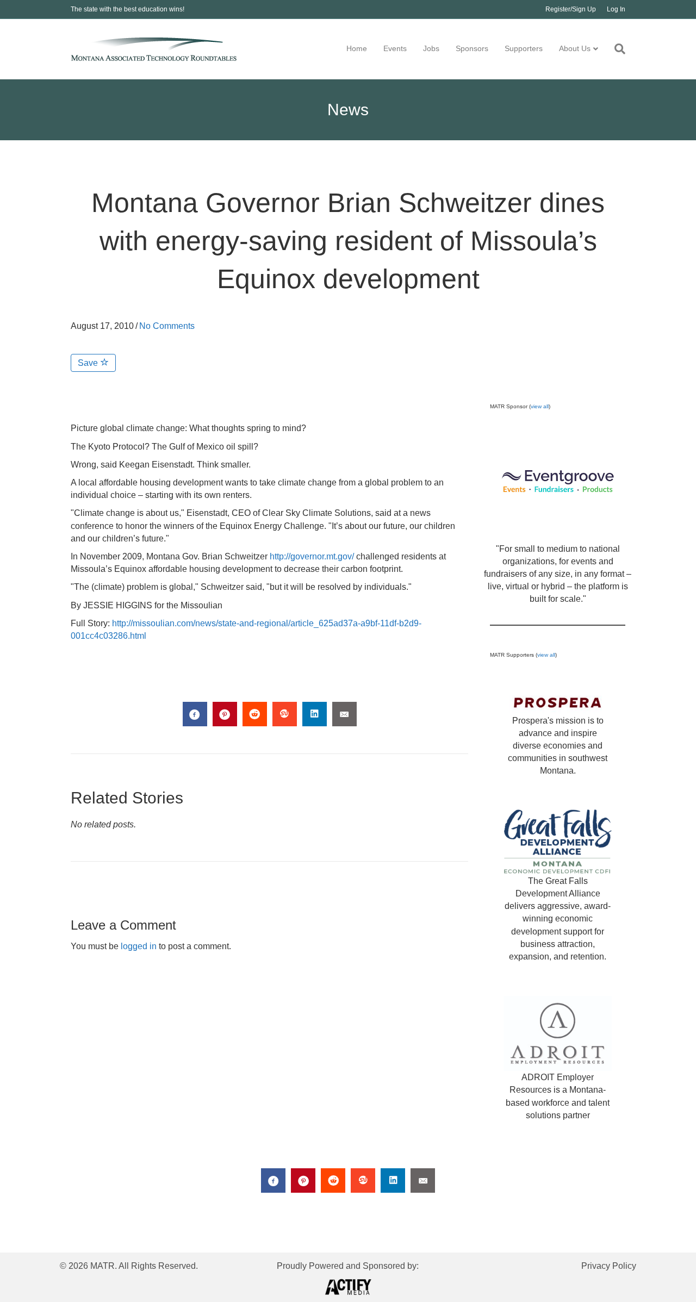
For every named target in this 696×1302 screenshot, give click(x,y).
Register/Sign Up (570, 9)
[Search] (615, 48)
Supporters (524, 48)
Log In (616, 9)
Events (395, 48)
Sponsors (472, 48)
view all (540, 406)
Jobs (431, 48)
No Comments (167, 326)
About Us (575, 48)
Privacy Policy (608, 1265)
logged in (139, 946)
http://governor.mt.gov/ (312, 556)
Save (89, 362)
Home (356, 48)
